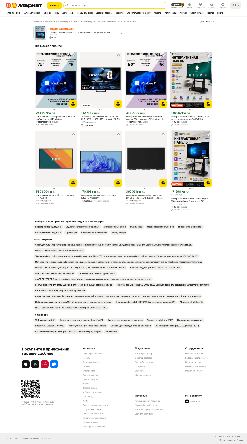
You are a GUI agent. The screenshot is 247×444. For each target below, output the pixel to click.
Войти (235, 5)
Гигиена (86, 366)
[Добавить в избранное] (73, 55)
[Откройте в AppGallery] (45, 368)
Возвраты (139, 371)
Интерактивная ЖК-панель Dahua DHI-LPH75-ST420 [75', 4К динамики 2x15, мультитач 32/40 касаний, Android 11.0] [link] (144, 196)
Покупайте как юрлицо (145, 362)
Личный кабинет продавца (147, 401)
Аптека (86, 384)
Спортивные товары (92, 409)
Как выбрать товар (143, 353)
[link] (48, 227)
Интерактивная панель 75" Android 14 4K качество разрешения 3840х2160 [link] (190, 117)
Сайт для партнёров (144, 414)
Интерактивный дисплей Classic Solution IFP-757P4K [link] (55, 196)
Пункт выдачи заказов (195, 366)
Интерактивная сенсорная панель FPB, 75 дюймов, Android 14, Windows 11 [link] (55, 117)
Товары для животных (93, 414)
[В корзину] (73, 104)
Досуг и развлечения (92, 353)
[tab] (14, 13)
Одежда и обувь (90, 375)
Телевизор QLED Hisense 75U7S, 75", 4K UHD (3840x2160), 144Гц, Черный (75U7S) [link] (100, 117)
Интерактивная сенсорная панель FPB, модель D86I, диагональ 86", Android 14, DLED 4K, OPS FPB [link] (144, 117)
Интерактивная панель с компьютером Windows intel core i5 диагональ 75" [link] (189, 199)
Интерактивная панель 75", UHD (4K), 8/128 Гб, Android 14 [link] (98, 196)
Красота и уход (90, 388)
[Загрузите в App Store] (26, 368)
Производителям (193, 362)
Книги (85, 401)
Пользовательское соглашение (36, 438)
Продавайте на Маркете (146, 405)
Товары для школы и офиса (95, 405)
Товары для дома (90, 379)
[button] (205, 401)
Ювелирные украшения (94, 426)
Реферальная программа (196, 358)
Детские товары (90, 422)
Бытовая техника (90, 362)
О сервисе (140, 366)
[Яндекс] (240, 440)
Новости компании (194, 353)
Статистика (12, 438)
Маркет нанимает (193, 371)
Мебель (86, 358)
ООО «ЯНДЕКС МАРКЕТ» (232, 436)
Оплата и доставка (143, 358)
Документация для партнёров (149, 409)
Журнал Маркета (143, 375)
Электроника (89, 371)
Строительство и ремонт (94, 418)
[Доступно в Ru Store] (54, 368)
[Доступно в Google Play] (35, 368)
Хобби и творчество (92, 392)
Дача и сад (87, 396)
